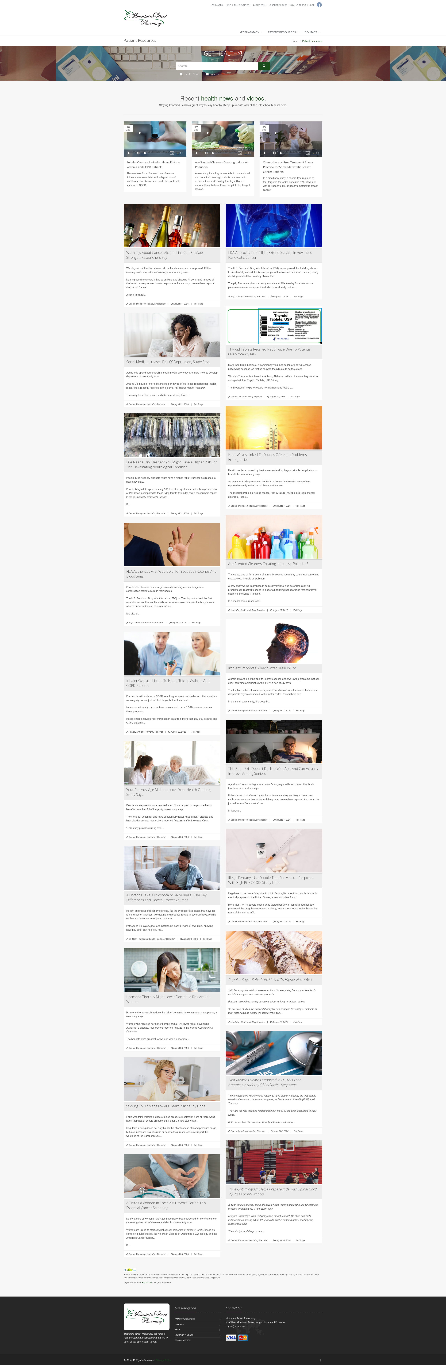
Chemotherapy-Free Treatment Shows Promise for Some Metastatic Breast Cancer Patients (288, 167)
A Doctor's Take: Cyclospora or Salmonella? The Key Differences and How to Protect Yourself (166, 897)
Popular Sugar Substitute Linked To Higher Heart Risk (270, 979)
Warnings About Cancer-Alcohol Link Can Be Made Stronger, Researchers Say (165, 255)
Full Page (198, 303)
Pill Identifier (241, 4)
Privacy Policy (182, 1340)
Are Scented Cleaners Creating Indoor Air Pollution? (268, 563)
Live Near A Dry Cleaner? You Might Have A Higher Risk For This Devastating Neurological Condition (171, 464)
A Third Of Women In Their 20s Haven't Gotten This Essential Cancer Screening (166, 1205)
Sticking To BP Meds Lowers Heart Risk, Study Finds (165, 1106)
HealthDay (146, 1282)
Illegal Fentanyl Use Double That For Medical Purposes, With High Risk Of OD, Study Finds (271, 880)
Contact (311, 32)
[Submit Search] (264, 66)
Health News (191, 74)
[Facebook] (320, 1360)
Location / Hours (278, 4)
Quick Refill (259, 4)
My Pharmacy (249, 32)
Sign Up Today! (298, 4)
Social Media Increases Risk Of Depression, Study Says (168, 361)
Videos (215, 74)
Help (228, 4)
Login (312, 4)
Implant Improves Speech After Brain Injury (262, 668)
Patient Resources (282, 32)
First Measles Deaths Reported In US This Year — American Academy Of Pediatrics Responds (266, 1082)
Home (295, 41)
